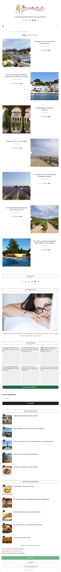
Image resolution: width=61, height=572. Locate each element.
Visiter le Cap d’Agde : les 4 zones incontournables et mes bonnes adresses (33, 441)
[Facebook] (23, 20)
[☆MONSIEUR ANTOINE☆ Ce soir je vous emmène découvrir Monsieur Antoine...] (30, 356)
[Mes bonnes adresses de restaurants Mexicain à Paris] (7, 528)
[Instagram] (27, 20)
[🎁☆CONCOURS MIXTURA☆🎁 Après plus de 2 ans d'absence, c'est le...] (49, 356)
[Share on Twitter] (43, 50)
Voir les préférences (30, 566)
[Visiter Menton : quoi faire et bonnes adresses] (7, 419)
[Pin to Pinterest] (45, 50)
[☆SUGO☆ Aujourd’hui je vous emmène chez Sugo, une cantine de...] (49, 375)
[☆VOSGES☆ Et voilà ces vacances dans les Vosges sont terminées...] (30, 375)
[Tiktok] (37, 20)
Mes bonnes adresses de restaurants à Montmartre (27, 512)
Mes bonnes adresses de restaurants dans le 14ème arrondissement (31, 499)
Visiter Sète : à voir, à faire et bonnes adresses (26, 454)
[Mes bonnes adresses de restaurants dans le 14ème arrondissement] (7, 503)
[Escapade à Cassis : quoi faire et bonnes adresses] (16, 53)
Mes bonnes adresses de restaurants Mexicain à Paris (28, 524)
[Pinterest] (30, 20)
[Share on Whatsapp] (47, 50)
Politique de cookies (30, 570)
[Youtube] (32, 20)
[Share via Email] (49, 50)
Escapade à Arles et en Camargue (16, 141)
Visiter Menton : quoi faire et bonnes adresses (26, 415)
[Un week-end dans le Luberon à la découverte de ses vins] (44, 219)
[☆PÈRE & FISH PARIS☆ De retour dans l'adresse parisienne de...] (11, 356)
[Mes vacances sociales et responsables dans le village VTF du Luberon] (16, 252)
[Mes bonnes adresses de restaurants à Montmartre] (7, 516)
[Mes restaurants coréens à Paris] (7, 541)
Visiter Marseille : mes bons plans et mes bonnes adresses (29, 428)
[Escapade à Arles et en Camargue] (44, 153)
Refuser (30, 562)
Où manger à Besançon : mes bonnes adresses (26, 467)
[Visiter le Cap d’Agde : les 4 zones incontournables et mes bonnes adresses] (7, 445)
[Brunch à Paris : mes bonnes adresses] (7, 490)
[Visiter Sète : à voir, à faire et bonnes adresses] (7, 458)
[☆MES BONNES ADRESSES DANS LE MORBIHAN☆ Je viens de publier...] (11, 375)
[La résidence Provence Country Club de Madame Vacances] (16, 186)
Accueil (4, 31)
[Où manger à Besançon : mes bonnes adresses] (7, 471)
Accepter (30, 558)
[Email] (35, 20)
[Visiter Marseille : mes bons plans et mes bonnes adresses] (7, 432)
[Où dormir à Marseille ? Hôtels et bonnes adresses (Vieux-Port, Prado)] (44, 86)
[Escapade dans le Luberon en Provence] (16, 119)
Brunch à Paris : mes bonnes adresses (24, 486)
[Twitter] (25, 20)
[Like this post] (40, 50)
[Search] (58, 26)
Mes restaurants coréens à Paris (22, 537)
